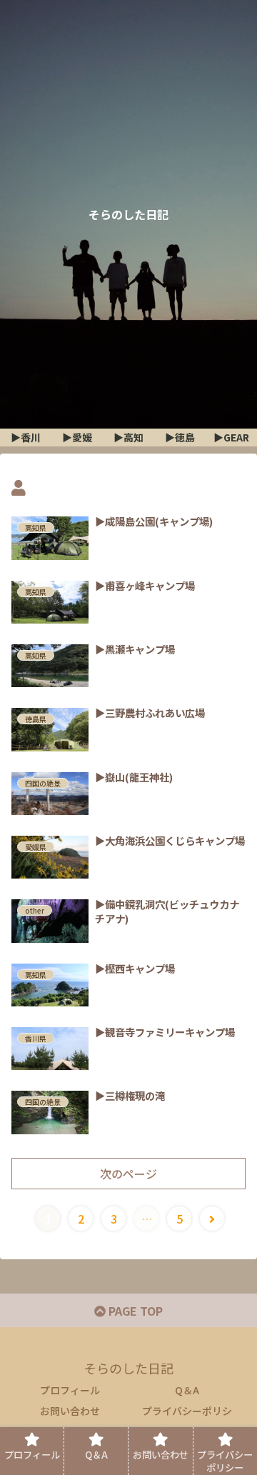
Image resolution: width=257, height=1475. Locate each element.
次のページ (128, 1173)
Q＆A (187, 1390)
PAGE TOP (134, 1310)
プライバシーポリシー (187, 1420)
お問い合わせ (70, 1411)
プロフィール (70, 1390)
